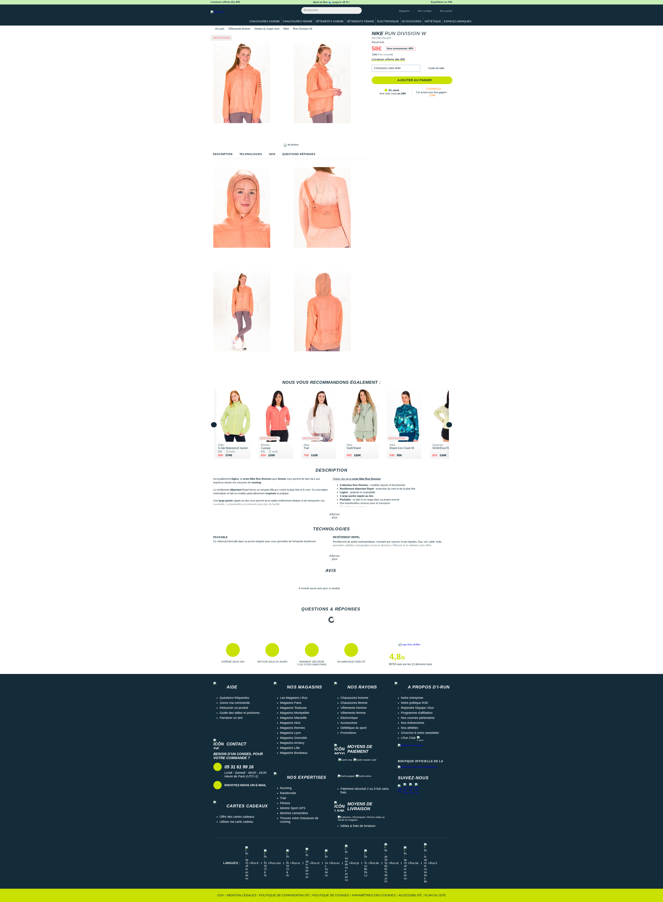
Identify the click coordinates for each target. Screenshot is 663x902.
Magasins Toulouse (293, 708)
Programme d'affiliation (417, 713)
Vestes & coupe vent (266, 28)
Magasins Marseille (293, 718)
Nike (286, 28)
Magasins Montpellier (294, 713)
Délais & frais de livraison (357, 826)
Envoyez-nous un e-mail (245, 785)
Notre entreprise (412, 698)
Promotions (348, 733)
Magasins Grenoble (293, 738)
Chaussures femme (353, 703)
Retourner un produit (234, 708)
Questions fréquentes (234, 698)
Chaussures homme (354, 698)
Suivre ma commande (235, 703)
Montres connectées (294, 813)
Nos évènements (412, 723)
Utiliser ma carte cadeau (236, 821)
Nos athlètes (409, 728)
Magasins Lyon (290, 733)
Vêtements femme (239, 28)
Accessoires (348, 723)
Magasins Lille (290, 748)
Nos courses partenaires (418, 718)
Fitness (285, 803)
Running (286, 788)
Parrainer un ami (231, 718)
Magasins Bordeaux (294, 753)
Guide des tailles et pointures (240, 713)
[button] (396, 68)
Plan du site (435, 895)
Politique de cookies (330, 895)
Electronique (349, 718)
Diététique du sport (353, 728)
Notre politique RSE (414, 703)
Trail (283, 798)
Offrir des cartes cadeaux (237, 816)
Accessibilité (410, 895)
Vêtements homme (353, 708)
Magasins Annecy (292, 743)
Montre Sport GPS (292, 808)
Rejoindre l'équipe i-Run (417, 708)
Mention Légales (241, 895)
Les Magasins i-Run (294, 698)
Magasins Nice (290, 723)
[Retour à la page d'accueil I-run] (227, 16)
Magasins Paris (290, 703)
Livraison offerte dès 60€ (388, 59)
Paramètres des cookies (374, 895)
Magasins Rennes (292, 728)
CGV (220, 895)
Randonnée (288, 793)
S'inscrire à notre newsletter (420, 733)
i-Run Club (408, 738)
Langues (231, 863)
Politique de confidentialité (284, 895)
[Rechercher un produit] (357, 10)
